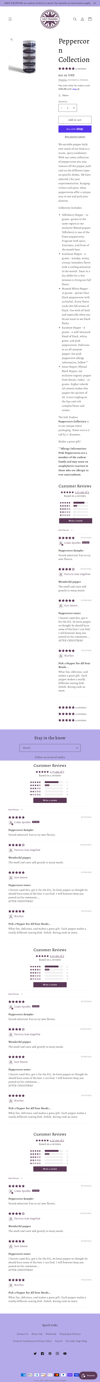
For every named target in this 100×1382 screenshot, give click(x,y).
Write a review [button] (76, 520)
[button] (10, 19)
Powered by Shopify (58, 1380)
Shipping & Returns (70, 1333)
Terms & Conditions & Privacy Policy (32, 1341)
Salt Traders (45, 1380)
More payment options (75, 136)
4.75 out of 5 (82, 492)
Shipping (62, 79)
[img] (66, 538)
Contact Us (22, 1333)
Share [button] (65, 95)
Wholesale (51, 1333)
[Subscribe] (76, 748)
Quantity (62, 101)
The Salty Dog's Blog (76, 1341)
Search (58, 1341)
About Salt (37, 1333)
